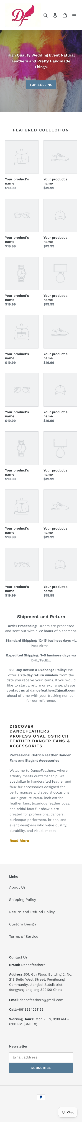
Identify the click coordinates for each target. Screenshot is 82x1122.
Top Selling (41, 85)
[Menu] (74, 15)
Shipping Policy (22, 899)
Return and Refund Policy (32, 912)
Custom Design (22, 924)
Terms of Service (23, 936)
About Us (17, 887)
